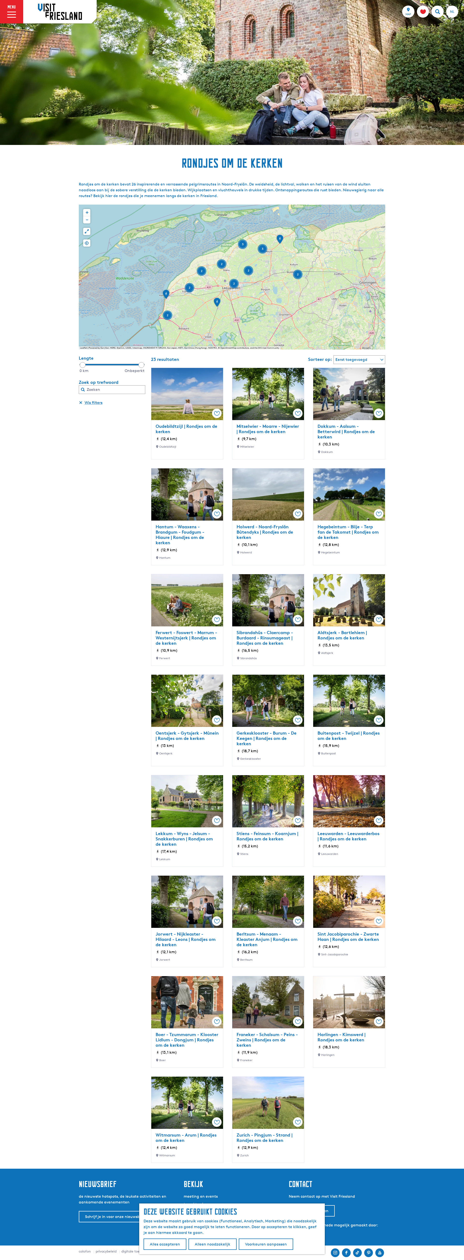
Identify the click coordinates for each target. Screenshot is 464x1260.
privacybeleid (106, 1251)
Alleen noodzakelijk (212, 1244)
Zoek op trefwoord (98, 382)
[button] (280, 241)
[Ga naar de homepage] (60, 12)
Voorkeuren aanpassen (266, 1244)
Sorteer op (320, 359)
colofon (85, 1251)
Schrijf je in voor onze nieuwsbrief (115, 1216)
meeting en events (201, 1196)
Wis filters (93, 402)
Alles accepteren (165, 1244)
